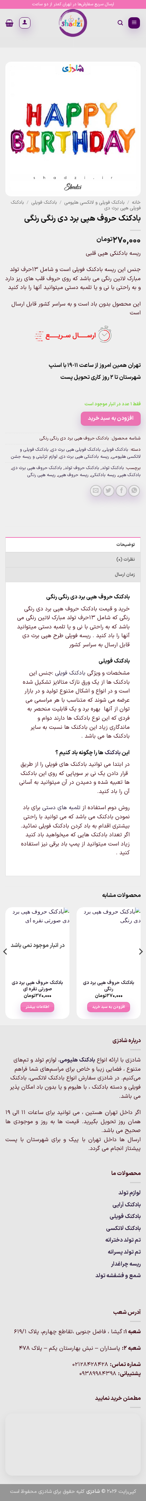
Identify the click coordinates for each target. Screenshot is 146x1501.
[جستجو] (120, 23)
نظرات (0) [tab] (125, 559)
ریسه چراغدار (126, 1264)
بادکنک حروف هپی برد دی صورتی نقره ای (37, 986)
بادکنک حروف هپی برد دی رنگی (108, 986)
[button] (134, 23)
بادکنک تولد (113, 468)
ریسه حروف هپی (73, 475)
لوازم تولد (129, 1193)
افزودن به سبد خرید (111, 418)
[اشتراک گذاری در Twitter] (108, 491)
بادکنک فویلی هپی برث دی (76, 449)
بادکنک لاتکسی (123, 1228)
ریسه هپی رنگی (41, 475)
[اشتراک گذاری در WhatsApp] (134, 491)
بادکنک (112, 753)
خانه (136, 202)
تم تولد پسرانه (124, 1252)
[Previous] (140, 965)
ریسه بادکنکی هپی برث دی (84, 456)
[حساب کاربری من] (24, 23)
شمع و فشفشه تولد (118, 1276)
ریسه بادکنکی (103, 475)
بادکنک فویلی (44, 202)
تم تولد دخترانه (123, 1240)
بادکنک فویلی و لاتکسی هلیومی (94, 202)
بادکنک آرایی (126, 1205)
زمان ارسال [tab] (125, 574)
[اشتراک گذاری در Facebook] (121, 491)
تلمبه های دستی (61, 808)
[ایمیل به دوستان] (96, 491)
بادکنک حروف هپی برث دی (37, 468)
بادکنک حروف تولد (81, 468)
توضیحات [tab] (125, 544)
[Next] (5, 965)
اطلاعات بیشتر (37, 1007)
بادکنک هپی (129, 475)
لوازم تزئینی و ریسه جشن (34, 456)
